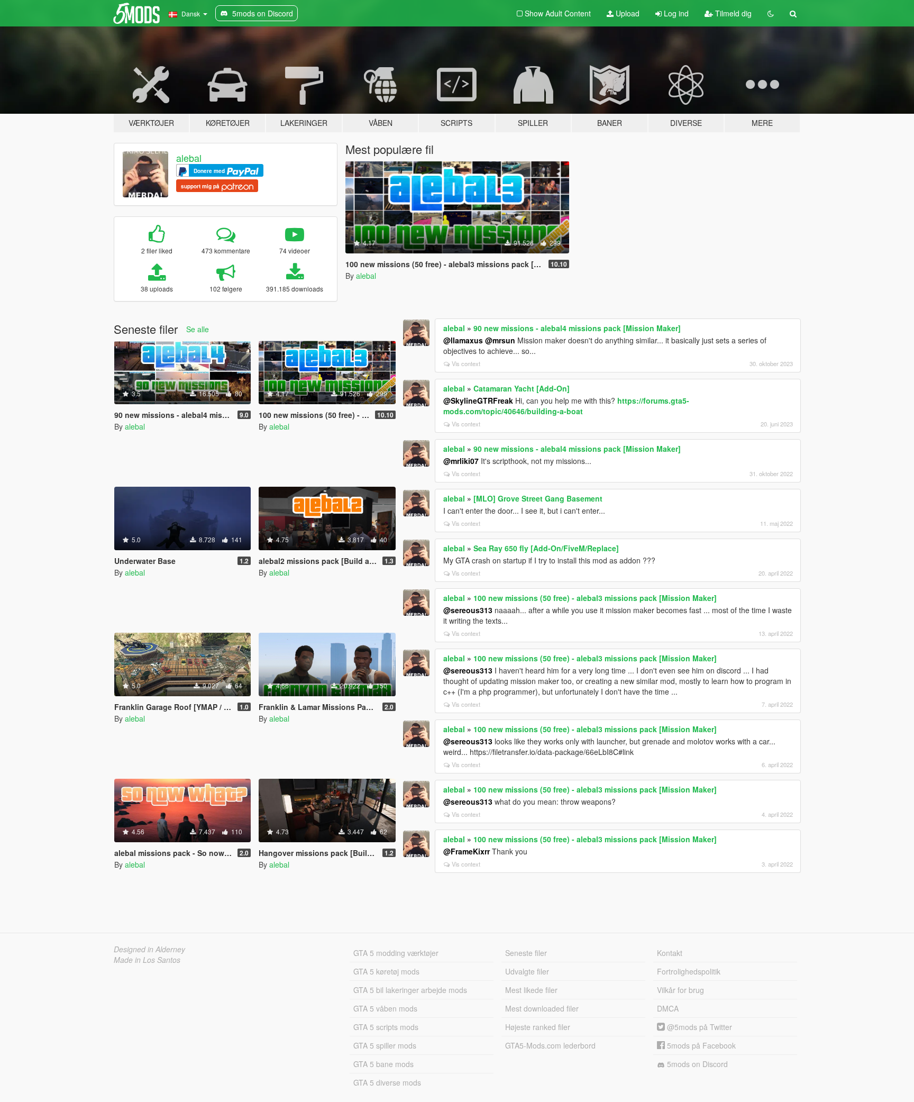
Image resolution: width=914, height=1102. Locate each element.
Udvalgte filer (527, 971)
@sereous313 (467, 610)
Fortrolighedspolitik (688, 971)
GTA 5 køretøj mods (386, 971)
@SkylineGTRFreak (478, 400)
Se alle (197, 329)
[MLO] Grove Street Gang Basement (537, 498)
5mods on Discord (696, 1064)
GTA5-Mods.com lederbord (550, 1045)
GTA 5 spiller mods (384, 1045)
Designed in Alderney (149, 949)
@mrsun (500, 340)
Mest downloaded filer (542, 1008)
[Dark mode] (771, 13)
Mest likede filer (531, 990)
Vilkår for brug (680, 990)
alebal (189, 158)
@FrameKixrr (466, 851)
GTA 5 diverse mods (387, 1082)
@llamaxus (463, 340)
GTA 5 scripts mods (385, 1027)
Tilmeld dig (732, 13)
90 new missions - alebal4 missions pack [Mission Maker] (577, 328)
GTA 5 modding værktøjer (395, 953)
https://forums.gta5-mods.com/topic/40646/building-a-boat (566, 405)
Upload (626, 13)
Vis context (466, 363)
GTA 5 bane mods (383, 1064)
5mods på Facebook (700, 1045)
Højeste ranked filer (537, 1027)
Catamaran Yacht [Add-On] (521, 388)
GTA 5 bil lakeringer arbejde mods (410, 990)
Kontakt (669, 953)
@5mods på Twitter (698, 1027)
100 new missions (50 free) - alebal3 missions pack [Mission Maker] (595, 598)
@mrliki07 (461, 461)
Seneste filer (526, 953)
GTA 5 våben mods (385, 1008)
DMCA (668, 1008)
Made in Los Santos (147, 959)
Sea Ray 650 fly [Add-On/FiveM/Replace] (546, 548)
